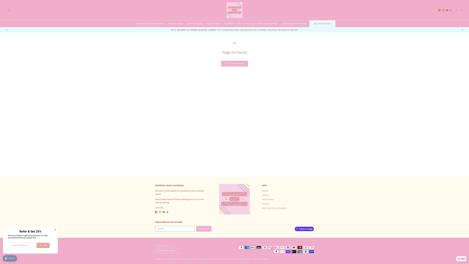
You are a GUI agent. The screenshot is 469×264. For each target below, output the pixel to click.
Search (265, 191)
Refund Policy (268, 199)
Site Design (187, 259)
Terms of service (231, 259)
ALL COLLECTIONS (322, 23)
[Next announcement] (462, 30)
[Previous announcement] (6, 30)
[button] (8, 10)
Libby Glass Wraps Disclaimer (274, 208)
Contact (265, 204)
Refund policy (217, 259)
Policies (265, 195)
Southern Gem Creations (171, 259)
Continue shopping (234, 63)
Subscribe (204, 228)
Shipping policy (245, 259)
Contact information (261, 259)
